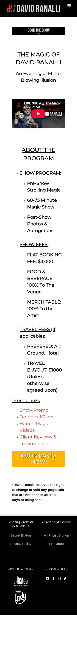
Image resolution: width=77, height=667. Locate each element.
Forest (20, 552)
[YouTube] (47, 578)
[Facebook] (53, 578)
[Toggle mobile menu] (69, 6)
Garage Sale (56, 552)
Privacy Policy (20, 544)
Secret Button (20, 535)
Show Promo (34, 410)
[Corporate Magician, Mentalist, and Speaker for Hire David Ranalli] (38, 452)
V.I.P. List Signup (56, 535)
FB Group (56, 544)
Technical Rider (37, 416)
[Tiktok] (65, 578)
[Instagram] (59, 578)
